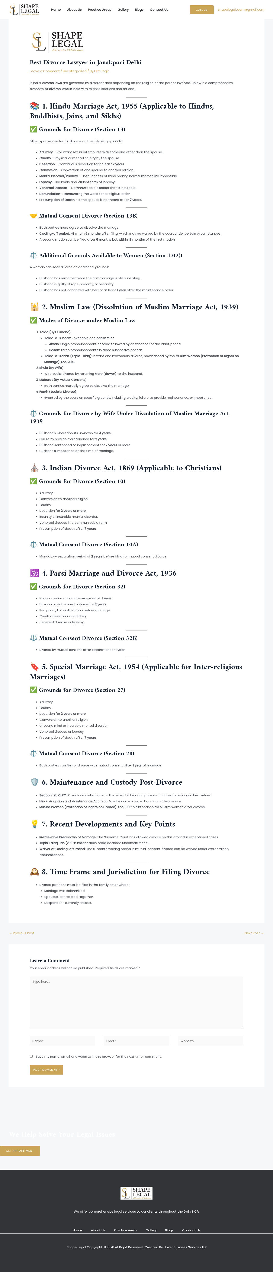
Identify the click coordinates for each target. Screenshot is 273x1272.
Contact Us (159, 9)
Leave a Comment (45, 71)
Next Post (254, 933)
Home (56, 9)
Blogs (139, 9)
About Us (74, 9)
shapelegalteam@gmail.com (241, 9)
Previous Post (21, 933)
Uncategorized (75, 71)
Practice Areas (99, 9)
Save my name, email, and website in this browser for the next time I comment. (99, 1056)
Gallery (123, 9)
